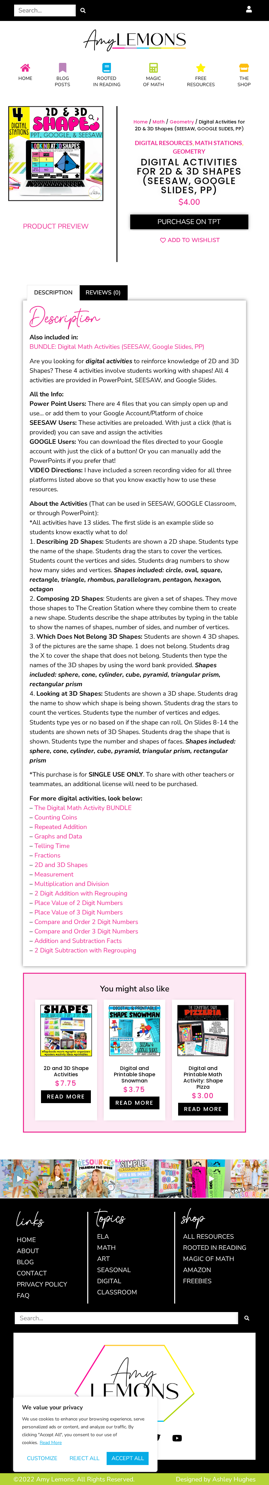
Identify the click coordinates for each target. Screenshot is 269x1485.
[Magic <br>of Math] (153, 68)
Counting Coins (55, 817)
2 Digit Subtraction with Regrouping (85, 950)
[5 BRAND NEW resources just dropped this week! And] (96, 1178)
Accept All (128, 1458)
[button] (91, 117)
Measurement (53, 874)
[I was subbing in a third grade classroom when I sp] (211, 1178)
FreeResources (201, 81)
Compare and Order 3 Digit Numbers (86, 931)
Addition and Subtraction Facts (78, 940)
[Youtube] (177, 1438)
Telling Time (52, 845)
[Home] (25, 68)
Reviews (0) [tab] (103, 292)
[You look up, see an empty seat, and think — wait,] (57, 1178)
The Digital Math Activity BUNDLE (83, 807)
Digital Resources (164, 143)
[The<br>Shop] (244, 68)
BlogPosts (62, 81)
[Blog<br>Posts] (63, 68)
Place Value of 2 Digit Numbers (78, 902)
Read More (51, 1442)
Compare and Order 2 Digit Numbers (86, 921)
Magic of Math (153, 81)
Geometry (182, 122)
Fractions (47, 855)
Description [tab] (53, 292)
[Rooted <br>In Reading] (107, 68)
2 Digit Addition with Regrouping (80, 893)
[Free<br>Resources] (201, 68)
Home (25, 78)
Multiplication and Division (71, 883)
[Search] (83, 10)
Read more (66, 1096)
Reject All (84, 1458)
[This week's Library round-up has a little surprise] (250, 1178)
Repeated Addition (60, 826)
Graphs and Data (58, 836)
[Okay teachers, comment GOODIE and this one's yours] (173, 1178)
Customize (42, 1458)
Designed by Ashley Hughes (216, 1479)
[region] (85, 1434)
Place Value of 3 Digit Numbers (78, 912)
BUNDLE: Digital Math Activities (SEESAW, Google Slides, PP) (117, 346)
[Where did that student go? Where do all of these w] (134, 1178)
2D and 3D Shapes (61, 864)
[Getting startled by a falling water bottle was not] (19, 1178)
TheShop (244, 81)
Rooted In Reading (106, 81)
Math (159, 122)
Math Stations (218, 143)
